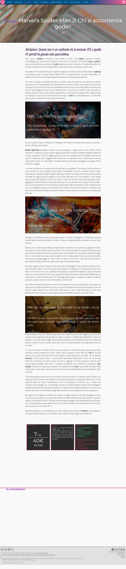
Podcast (85, 2)
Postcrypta (18, 2)
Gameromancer (120, 554)
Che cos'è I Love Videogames (117, 552)
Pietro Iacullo (19, 562)
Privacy (123, 557)
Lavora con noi (121, 553)
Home (60, 14)
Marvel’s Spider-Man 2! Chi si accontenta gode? (70, 23)
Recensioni (27, 2)
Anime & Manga (75, 2)
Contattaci (122, 556)
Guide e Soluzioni (56, 2)
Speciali (9, 2)
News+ (36, 2)
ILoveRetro (44, 2)
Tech (65, 2)
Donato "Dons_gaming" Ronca (63, 15)
